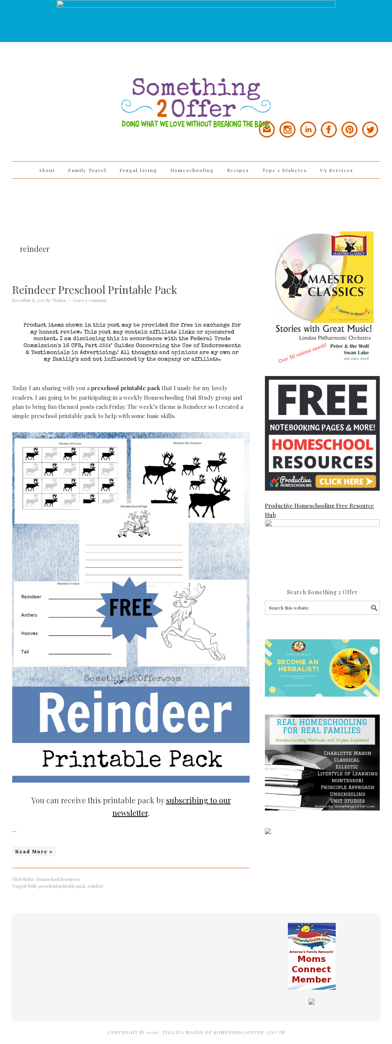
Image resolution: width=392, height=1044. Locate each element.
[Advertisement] (196, 203)
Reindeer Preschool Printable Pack (94, 289)
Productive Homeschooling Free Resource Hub (319, 510)
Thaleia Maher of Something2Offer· (214, 1032)
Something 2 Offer (81, 81)
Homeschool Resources (58, 879)
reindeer (95, 886)
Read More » (34, 851)
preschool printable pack (62, 886)
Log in (276, 1032)
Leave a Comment (90, 300)
